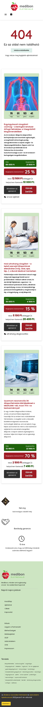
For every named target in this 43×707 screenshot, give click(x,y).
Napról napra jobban (11, 590)
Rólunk (7, 623)
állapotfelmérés (9, 663)
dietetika (18, 666)
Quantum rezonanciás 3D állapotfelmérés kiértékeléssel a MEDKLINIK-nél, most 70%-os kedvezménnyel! (19, 404)
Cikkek (7, 608)
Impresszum (9, 648)
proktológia (32, 674)
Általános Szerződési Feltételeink (15, 695)
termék (24, 680)
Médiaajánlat (10, 634)
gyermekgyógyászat (11, 669)
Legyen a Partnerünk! (13, 627)
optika (17, 674)
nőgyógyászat (9, 674)
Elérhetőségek (10, 630)
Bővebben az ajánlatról (12, 189)
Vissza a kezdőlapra (21, 50)
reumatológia (9, 677)
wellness (14, 683)
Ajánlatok (8, 605)
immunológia (23, 669)
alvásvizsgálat (19, 663)
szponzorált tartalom (21, 677)
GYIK (6, 645)
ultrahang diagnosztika (17, 334)
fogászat (24, 666)
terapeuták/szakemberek (12, 680)
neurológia (38, 672)
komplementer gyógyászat (13, 672)
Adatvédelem (10, 641)
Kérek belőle (29, 190)
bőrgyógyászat (9, 666)
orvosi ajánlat (13, 197)
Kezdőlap (8, 601)
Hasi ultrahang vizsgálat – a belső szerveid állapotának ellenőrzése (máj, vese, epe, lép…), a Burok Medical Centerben (20, 267)
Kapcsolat (9, 612)
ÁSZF (6, 638)
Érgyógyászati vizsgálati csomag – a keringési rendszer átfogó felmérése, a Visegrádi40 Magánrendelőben (19, 128)
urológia (7, 683)
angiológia (28, 663)
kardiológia (31, 669)
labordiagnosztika (27, 672)
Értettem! (6, 704)
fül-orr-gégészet (34, 666)
